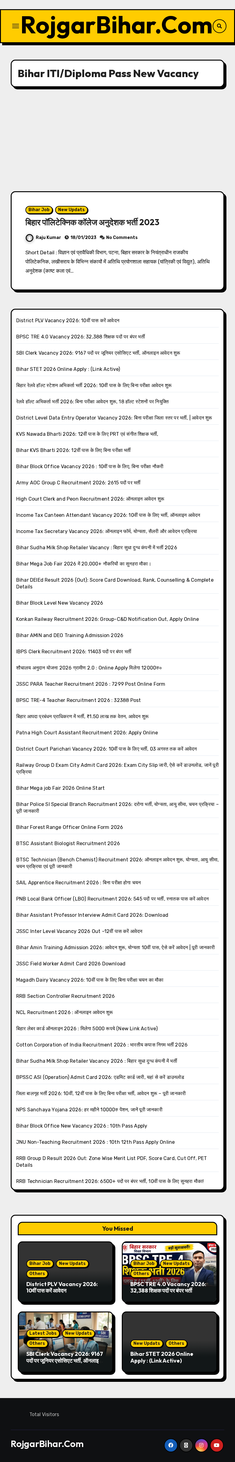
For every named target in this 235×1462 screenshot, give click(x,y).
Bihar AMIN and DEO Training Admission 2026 (69, 635)
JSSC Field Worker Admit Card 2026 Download (70, 964)
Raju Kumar (48, 237)
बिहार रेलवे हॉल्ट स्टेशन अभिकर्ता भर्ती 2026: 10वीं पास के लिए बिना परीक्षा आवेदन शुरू (94, 385)
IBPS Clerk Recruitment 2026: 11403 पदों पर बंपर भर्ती (73, 652)
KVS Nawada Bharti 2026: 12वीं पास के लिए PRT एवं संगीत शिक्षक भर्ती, (87, 434)
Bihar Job (39, 209)
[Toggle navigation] (16, 26)
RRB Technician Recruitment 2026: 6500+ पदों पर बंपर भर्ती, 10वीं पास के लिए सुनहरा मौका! (110, 1181)
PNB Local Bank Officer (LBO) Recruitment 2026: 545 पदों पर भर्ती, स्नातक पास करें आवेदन (112, 899)
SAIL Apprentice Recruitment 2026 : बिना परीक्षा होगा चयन (78, 883)
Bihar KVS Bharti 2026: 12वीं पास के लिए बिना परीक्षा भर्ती (73, 450)
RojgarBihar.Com (117, 24)
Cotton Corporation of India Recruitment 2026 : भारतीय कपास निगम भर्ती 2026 (102, 1045)
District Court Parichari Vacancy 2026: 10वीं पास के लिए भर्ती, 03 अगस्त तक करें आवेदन (106, 749)
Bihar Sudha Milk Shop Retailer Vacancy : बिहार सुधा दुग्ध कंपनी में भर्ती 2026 (96, 547)
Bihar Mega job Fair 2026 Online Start (60, 788)
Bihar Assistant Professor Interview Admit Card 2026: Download (92, 915)
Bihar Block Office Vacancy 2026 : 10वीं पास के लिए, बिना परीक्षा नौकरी (89, 466)
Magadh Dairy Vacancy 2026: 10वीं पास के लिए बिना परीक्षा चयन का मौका (90, 980)
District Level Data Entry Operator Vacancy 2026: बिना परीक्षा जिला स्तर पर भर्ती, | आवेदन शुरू (114, 418)
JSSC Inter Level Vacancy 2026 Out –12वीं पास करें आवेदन (79, 931)
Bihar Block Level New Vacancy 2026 (59, 603)
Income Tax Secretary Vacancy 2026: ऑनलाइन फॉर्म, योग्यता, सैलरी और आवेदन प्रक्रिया (106, 531)
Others (37, 1273)
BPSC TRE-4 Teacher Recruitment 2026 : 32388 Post (78, 700)
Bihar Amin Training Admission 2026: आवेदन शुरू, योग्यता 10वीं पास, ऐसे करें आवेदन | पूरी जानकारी (115, 947)
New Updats (71, 209)
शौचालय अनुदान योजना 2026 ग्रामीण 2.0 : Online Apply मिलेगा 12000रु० (89, 668)
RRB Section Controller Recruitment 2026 (65, 996)
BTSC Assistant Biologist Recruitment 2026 (68, 843)
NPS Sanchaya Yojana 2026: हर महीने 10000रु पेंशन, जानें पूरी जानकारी (89, 1110)
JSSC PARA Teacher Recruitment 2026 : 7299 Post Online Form (91, 684)
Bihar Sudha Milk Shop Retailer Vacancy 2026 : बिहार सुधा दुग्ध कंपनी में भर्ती (96, 1061)
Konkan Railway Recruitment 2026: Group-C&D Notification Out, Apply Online (107, 619)
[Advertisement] (118, 139)
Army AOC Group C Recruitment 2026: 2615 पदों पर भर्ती (78, 483)
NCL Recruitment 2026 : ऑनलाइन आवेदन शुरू (64, 1012)
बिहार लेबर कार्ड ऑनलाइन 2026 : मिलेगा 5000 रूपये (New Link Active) (87, 1028)
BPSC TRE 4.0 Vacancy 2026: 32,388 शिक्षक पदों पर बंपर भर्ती (80, 337)
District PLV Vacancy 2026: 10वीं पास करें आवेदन (67, 320)
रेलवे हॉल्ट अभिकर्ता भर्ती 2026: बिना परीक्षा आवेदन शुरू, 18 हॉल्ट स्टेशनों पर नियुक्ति (92, 402)
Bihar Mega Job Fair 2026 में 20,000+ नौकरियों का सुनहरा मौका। (83, 564)
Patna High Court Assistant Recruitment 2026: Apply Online (87, 733)
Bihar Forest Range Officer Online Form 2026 (69, 827)
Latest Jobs (43, 1333)
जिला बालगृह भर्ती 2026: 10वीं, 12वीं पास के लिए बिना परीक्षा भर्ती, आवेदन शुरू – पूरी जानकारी (101, 1093)
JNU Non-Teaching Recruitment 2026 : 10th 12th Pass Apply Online (95, 1142)
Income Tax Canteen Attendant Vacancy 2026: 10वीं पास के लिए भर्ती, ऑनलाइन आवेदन (108, 515)
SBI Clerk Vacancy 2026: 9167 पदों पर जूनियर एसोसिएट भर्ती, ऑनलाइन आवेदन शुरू (98, 353)
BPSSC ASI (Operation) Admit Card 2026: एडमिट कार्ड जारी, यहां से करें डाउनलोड (100, 1077)
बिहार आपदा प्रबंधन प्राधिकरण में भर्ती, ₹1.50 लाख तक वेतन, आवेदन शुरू (82, 716)
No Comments (122, 237)
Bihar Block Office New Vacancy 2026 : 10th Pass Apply (81, 1126)
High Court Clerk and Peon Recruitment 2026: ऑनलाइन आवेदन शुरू (90, 499)
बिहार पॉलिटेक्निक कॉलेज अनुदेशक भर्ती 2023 (92, 222)
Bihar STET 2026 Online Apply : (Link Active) (68, 369)
